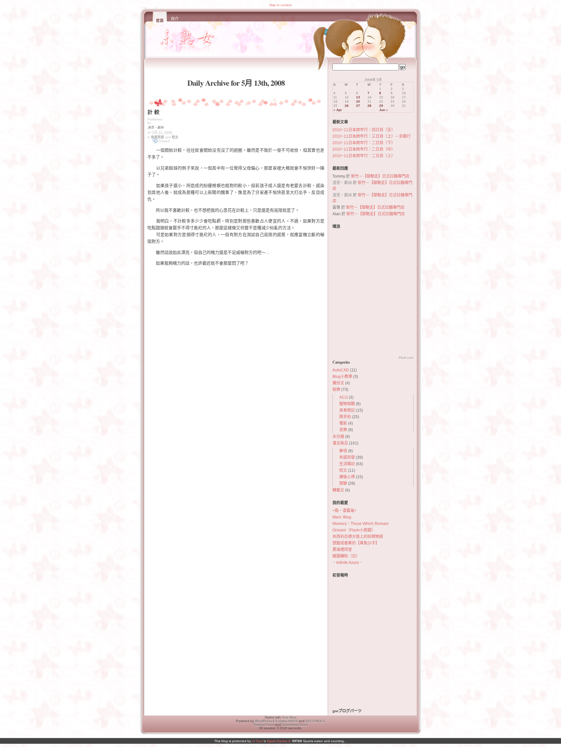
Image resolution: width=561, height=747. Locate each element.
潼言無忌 (340, 443)
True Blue (289, 717)
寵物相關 (347, 404)
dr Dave (258, 741)
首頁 (160, 21)
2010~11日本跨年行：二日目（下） (363, 143)
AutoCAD (340, 370)
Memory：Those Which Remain (360, 523)
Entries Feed (264, 724)
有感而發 (157, 137)
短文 (175, 137)
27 (358, 105)
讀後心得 (347, 477)
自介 (175, 19)
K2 (315, 721)
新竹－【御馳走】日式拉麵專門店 (380, 176)
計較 (154, 112)
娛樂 (336, 389)
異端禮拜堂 (342, 549)
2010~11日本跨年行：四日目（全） (363, 130)
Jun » (383, 110)
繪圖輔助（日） (346, 556)
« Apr (337, 110)
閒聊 (343, 483)
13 (358, 97)
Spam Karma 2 (278, 741)
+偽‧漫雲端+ (344, 510)
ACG (343, 397)
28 (369, 105)
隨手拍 (345, 417)
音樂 (343, 430)
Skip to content (280, 5)
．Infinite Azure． (347, 562)
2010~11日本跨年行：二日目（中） (363, 149)
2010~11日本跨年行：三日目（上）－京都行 (371, 136)
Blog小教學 (342, 376)
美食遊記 (347, 410)
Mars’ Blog (341, 517)
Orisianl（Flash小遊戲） (353, 530)
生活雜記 (347, 464)
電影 (343, 423)
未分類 (338, 436)
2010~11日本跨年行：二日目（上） (363, 156)
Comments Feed (294, 724)
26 (347, 105)
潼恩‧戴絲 (155, 127)
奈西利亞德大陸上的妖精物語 (357, 536)
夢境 (343, 451)
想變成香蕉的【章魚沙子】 (355, 543)
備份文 (338, 383)
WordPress (276, 721)
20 (358, 101)
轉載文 (338, 490)
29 (381, 105)
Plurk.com (406, 357)
